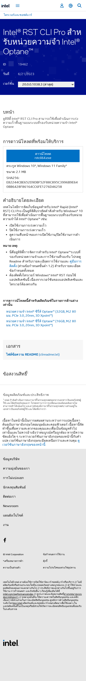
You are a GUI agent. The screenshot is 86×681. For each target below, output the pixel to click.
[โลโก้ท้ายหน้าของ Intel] (11, 643)
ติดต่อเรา (9, 497)
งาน (6, 525)
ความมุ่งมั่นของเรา (16, 469)
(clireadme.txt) (33, 355)
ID (4, 64)
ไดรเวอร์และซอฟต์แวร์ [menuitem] (18, 15)
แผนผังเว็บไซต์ (13, 515)
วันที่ (6, 74)
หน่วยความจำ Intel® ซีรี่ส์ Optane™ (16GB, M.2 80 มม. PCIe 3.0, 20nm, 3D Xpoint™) (41, 323)
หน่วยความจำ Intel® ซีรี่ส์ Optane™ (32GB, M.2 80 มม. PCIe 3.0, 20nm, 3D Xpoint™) (41, 314)
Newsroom (10, 506)
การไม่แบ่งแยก (13, 478)
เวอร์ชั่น (8, 84)
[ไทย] (71, 5)
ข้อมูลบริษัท (11, 459)
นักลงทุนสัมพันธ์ (14, 487)
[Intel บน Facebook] (4, 541)
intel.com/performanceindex (18, 594)
